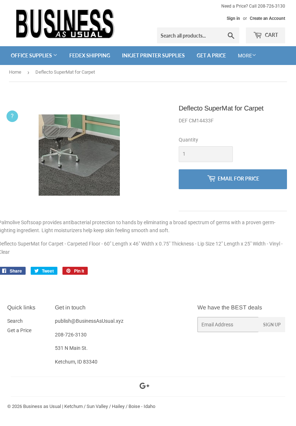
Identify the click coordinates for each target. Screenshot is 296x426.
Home (15, 72)
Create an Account (267, 18)
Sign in (233, 18)
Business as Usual (42, 406)
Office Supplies (32, 55)
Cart (271, 35)
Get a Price (211, 55)
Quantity (188, 140)
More (245, 55)
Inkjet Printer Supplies (153, 55)
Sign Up (271, 324)
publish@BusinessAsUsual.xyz (89, 321)
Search (15, 321)
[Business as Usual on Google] (144, 387)
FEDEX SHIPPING (89, 55)
